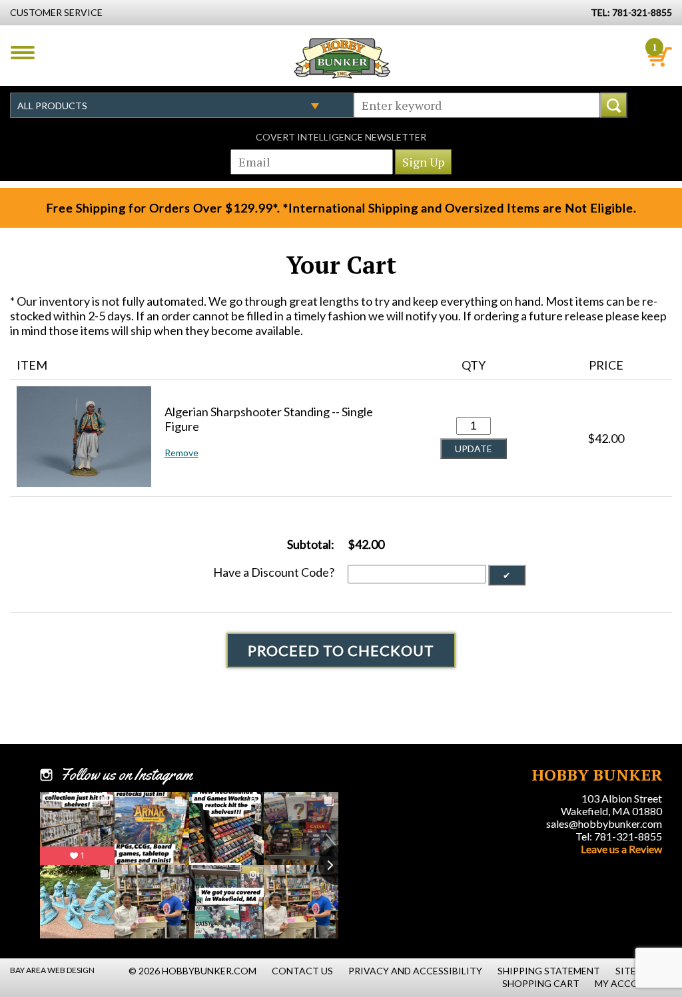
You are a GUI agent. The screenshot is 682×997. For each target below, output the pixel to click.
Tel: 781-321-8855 (618, 836)
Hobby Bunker (342, 58)
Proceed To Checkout (341, 650)
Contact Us (302, 970)
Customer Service (56, 12)
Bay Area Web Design (52, 970)
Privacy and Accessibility (415, 970)
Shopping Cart (540, 983)
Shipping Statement (549, 970)
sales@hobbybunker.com (604, 823)
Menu (22, 52)
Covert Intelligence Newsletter (341, 137)
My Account (627, 983)
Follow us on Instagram (126, 775)
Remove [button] (181, 452)
